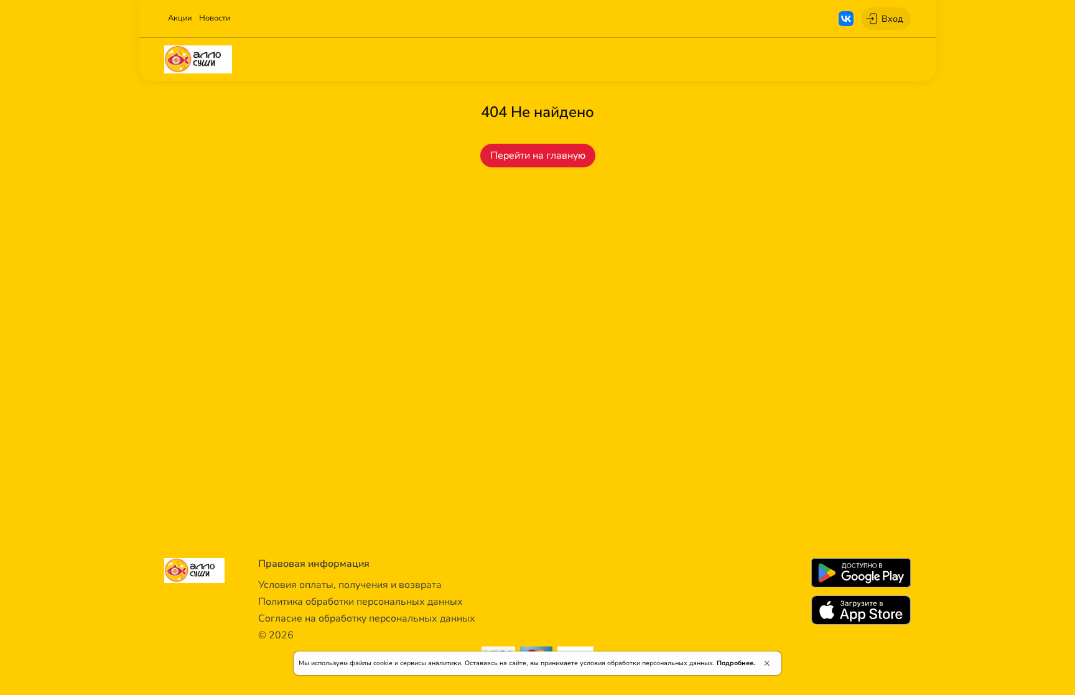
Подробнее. (736, 663)
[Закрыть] (766, 663)
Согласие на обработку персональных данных (366, 618)
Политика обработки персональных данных (360, 602)
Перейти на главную (537, 155)
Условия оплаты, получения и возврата (350, 585)
